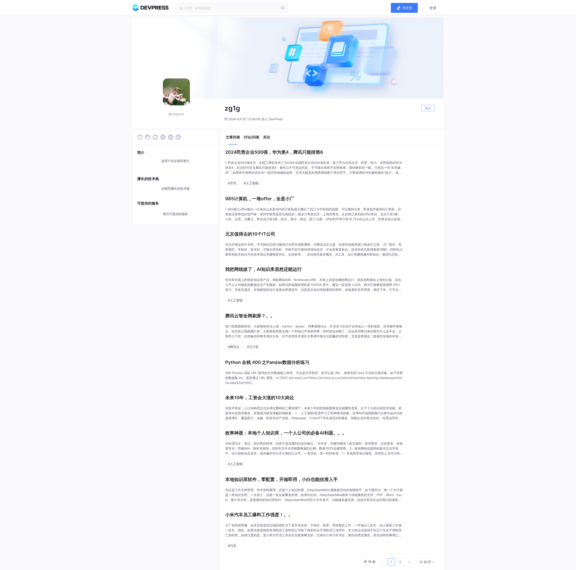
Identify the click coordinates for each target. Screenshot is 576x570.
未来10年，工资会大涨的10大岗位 (259, 397)
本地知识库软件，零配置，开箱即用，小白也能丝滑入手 (281, 479)
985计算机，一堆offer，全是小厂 (259, 198)
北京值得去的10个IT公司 (250, 234)
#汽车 (232, 546)
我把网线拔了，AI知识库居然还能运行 (263, 269)
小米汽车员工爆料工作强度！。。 (259, 514)
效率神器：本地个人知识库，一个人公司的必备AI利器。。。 (286, 433)
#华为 (232, 183)
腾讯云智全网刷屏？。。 (250, 315)
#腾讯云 (233, 347)
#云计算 (253, 347)
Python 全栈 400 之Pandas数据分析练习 (267, 362)
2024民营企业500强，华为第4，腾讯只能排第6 (274, 152)
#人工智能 (251, 183)
